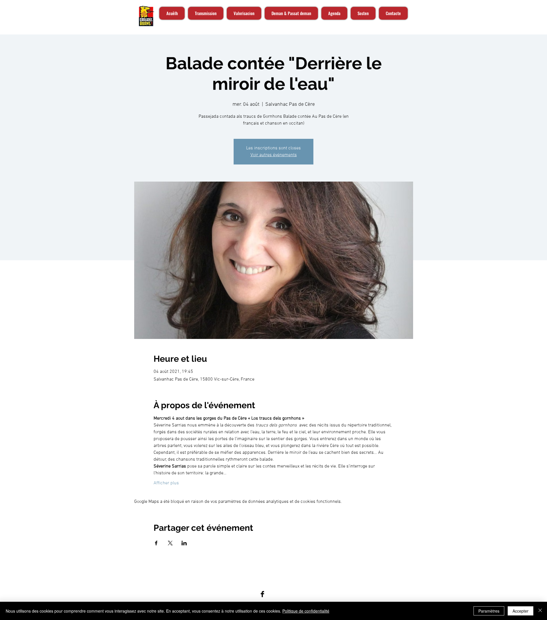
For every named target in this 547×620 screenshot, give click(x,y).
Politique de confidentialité (305, 611)
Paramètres (488, 611)
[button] (425, 13)
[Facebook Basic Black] (262, 594)
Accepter (520, 611)
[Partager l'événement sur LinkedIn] (184, 543)
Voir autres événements (273, 155)
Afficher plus (166, 483)
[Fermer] (540, 610)
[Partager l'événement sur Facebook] (156, 543)
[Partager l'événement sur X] (170, 543)
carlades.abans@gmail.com (251, 581)
